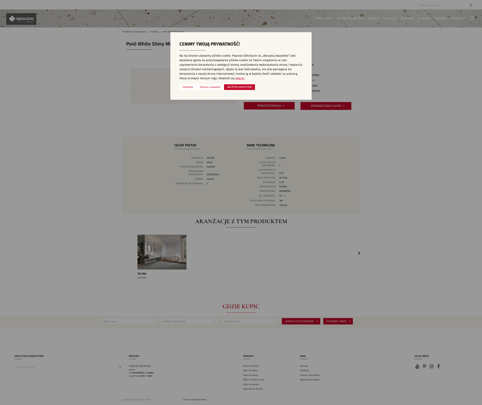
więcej (240, 78)
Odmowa (187, 87)
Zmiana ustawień (210, 87)
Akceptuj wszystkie (239, 87)
